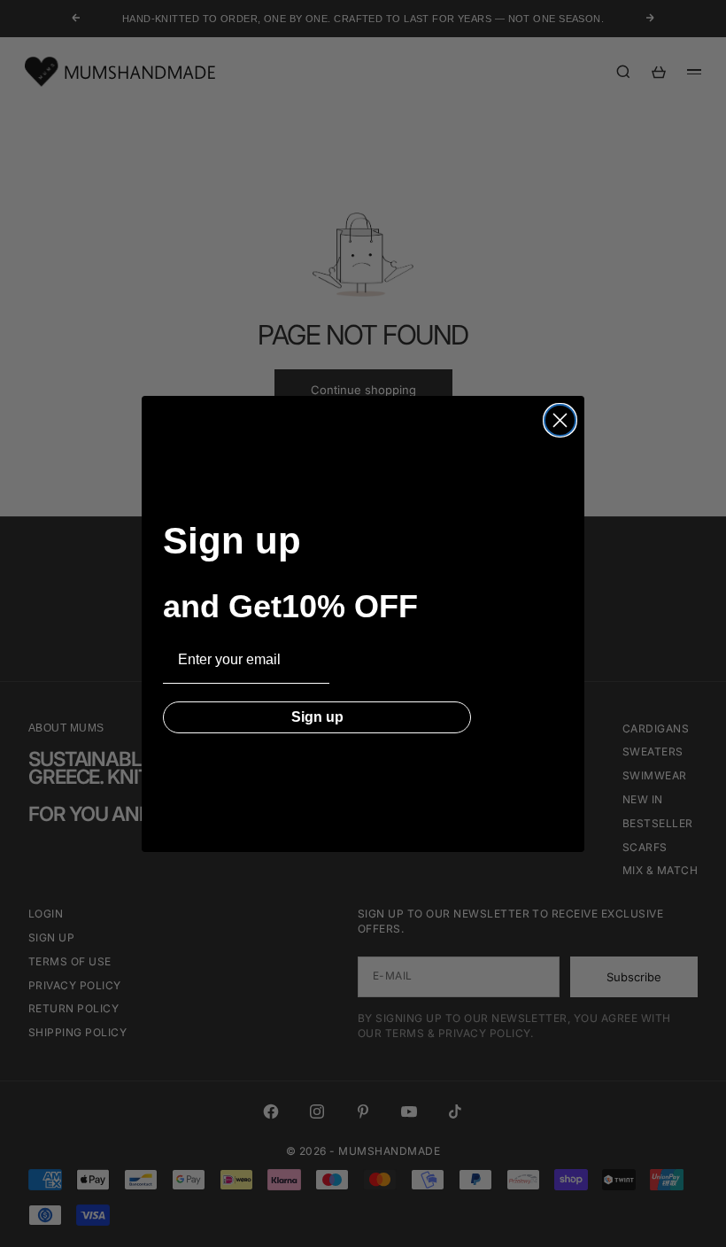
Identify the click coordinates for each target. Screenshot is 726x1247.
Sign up (317, 716)
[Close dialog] (559, 420)
